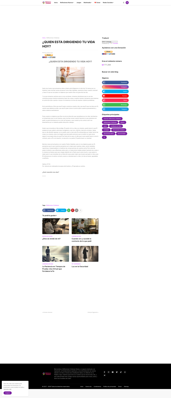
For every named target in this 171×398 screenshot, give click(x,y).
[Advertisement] (85, 21)
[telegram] (104, 375)
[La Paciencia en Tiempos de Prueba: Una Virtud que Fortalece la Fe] (55, 254)
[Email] (76, 210)
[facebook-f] (104, 372)
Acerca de (88, 386)
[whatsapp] (125, 372)
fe (104, 137)
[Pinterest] (72, 210)
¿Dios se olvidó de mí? (51, 239)
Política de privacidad (109, 386)
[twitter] (116, 372)
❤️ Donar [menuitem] (97, 2)
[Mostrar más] (80, 210)
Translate (115, 43)
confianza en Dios (116, 126)
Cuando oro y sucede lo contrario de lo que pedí (81, 240)
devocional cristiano (119, 130)
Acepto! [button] (7, 393)
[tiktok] (120, 372)
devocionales (121, 133)
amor (105, 126)
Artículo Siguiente (93, 312)
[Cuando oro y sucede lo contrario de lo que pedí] (85, 226)
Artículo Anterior (47, 312)
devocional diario (109, 133)
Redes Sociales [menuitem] (108, 2)
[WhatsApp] (68, 210)
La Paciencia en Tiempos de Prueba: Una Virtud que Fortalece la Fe (53, 268)
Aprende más (7, 389)
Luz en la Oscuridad (80, 266)
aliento (122, 122)
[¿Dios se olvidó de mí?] (55, 226)
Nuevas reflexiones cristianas (112, 118)
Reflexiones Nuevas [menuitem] (66, 2)
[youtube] (112, 372)
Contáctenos (97, 386)
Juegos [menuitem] (79, 2)
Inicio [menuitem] (56, 2)
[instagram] (108, 372)
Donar (120, 386)
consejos (106, 130)
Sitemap (126, 386)
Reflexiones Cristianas (53, 37)
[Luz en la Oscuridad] (85, 254)
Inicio (43, 37)
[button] (124, 2)
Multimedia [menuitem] (87, 2)
